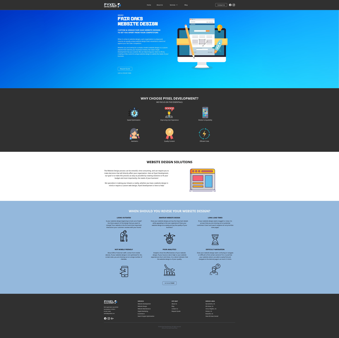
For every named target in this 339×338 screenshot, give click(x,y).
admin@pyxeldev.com (109, 313)
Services (172, 5)
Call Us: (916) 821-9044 (124, 73)
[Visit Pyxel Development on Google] (112, 318)
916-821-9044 (107, 311)
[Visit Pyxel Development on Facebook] (230, 5)
